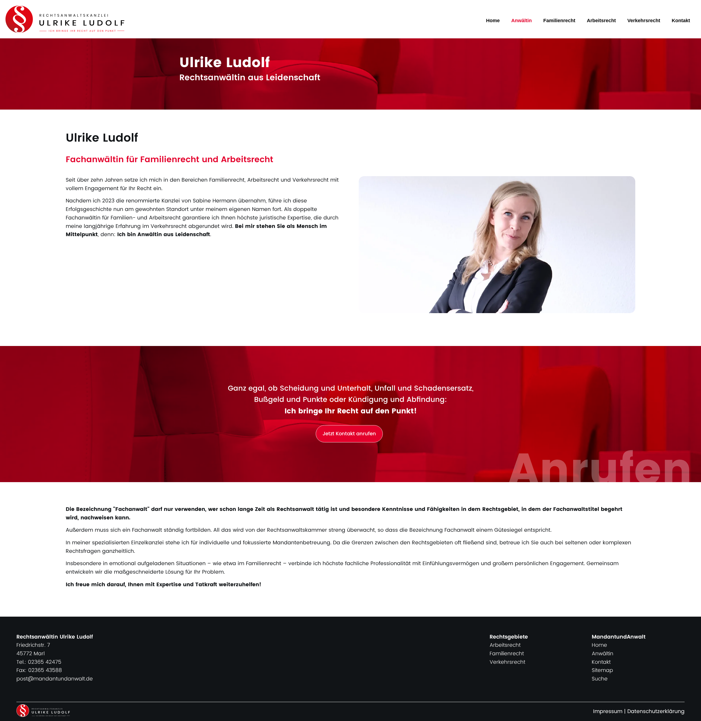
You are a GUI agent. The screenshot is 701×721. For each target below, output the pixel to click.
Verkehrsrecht (643, 20)
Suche (600, 679)
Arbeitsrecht (601, 20)
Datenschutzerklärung (656, 711)
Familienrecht (559, 20)
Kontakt (681, 20)
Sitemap (602, 670)
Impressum (607, 711)
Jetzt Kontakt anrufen (349, 434)
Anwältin (521, 20)
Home (493, 20)
